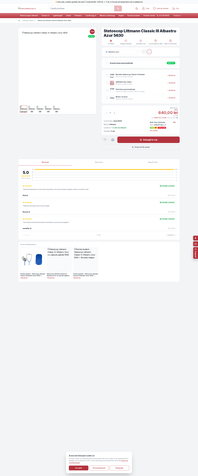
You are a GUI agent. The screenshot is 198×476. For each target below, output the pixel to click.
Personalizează (99, 468)
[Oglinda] (143, 51)
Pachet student (133, 15)
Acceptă (78, 468)
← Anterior (26, 235)
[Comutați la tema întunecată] (136, 8)
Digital (121, 15)
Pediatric (78, 15)
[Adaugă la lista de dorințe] (105, 140)
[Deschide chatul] (195, 243)
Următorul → (171, 235)
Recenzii (45, 162)
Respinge (119, 468)
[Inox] (149, 51)
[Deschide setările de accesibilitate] (195, 238)
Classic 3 (45, 15)
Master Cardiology (107, 15)
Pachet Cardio (149, 15)
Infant (68, 15)
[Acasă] (19, 20)
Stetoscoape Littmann (29, 15)
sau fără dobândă (163, 118)
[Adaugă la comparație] (113, 140)
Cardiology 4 (91, 15)
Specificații (152, 162)
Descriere (99, 162)
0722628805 (164, 15)
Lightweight (57, 15)
